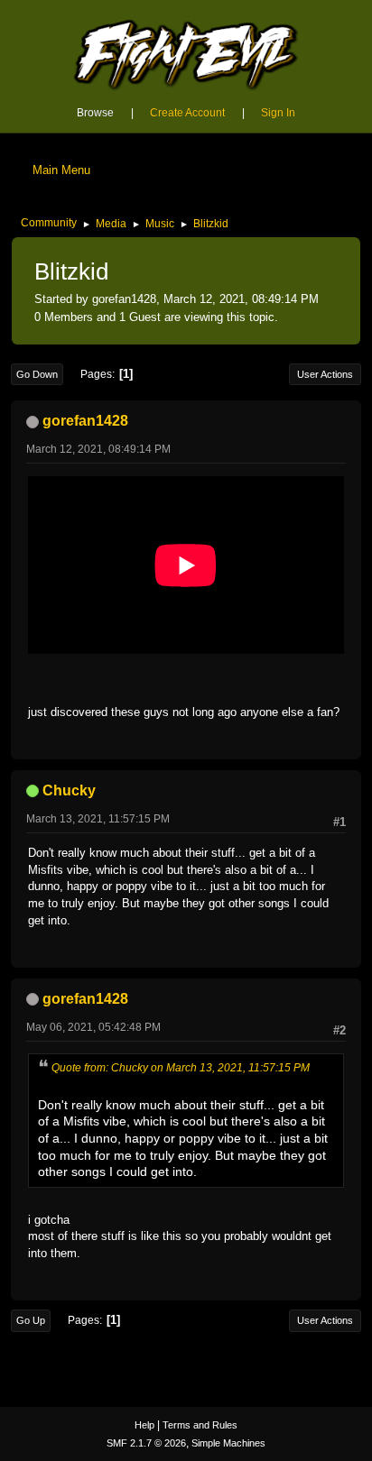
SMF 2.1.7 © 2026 (146, 1443)
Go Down (37, 374)
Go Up (30, 1320)
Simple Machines (228, 1443)
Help (144, 1425)
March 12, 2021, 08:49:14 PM (98, 449)
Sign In (278, 112)
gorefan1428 (85, 420)
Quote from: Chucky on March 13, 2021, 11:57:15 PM (180, 1067)
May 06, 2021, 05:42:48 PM (93, 1027)
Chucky (69, 790)
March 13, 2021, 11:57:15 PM (98, 819)
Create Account (187, 112)
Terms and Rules (200, 1425)
